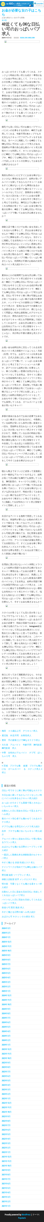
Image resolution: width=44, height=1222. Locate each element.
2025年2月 (6, 986)
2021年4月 (6, 1192)
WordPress (26, 1214)
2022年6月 (6, 1129)
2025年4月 (6, 977)
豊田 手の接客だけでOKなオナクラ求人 (21, 740)
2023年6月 (6, 1076)
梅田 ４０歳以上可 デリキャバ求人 (20, 730)
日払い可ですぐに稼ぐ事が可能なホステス (22, 790)
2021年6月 (6, 1183)
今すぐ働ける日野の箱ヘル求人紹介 (19, 912)
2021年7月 (6, 1179)
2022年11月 (7, 1107)
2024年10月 (7, 1004)
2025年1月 (6, 991)
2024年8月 (6, 1013)
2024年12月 (7, 995)
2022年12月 (7, 1102)
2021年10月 (7, 1165)
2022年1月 (6, 1152)
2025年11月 (7, 946)
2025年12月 (7, 941)
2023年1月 (6, 1098)
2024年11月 (7, 999)
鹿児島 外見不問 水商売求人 (16, 735)
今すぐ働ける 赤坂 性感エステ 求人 (18, 862)
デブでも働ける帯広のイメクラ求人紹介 (21, 826)
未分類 (4, 20)
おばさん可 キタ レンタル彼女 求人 (18, 916)
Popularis (22, 1217)
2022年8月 (6, 1120)
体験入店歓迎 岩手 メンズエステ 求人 (19, 879)
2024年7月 (6, 1017)
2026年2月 (6, 932)
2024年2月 (6, 1040)
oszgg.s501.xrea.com (27, 37)
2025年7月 (6, 964)
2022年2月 (6, 1147)
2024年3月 (6, 1035)
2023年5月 (6, 1080)
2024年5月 (6, 1026)
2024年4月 (6, 1031)
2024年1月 (6, 1044)
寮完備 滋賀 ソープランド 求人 (16, 874)
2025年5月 (6, 973)
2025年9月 (6, 955)
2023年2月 (6, 1094)
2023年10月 (7, 1058)
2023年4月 (6, 1084)
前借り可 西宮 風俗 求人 (13, 907)
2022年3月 (6, 1143)
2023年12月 (7, 1049)
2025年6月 (6, 968)
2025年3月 (6, 982)
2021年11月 (7, 1161)
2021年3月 (6, 1196)
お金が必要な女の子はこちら (21, 12)
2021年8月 (6, 1174)
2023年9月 (6, 1062)
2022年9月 (6, 1116)
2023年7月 (6, 1071)
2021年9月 (6, 1170)
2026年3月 (6, 928)
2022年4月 (6, 1138)
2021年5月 (6, 1188)
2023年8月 (6, 1067)
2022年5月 (6, 1134)
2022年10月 (7, 1111)
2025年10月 (7, 950)
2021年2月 (6, 1201)
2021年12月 (7, 1156)
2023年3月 (6, 1089)
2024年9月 (6, 1008)
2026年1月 (6, 937)
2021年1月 (6, 1205)
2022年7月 (6, 1125)
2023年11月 (7, 1053)
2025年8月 (6, 959)
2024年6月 (6, 1022)
